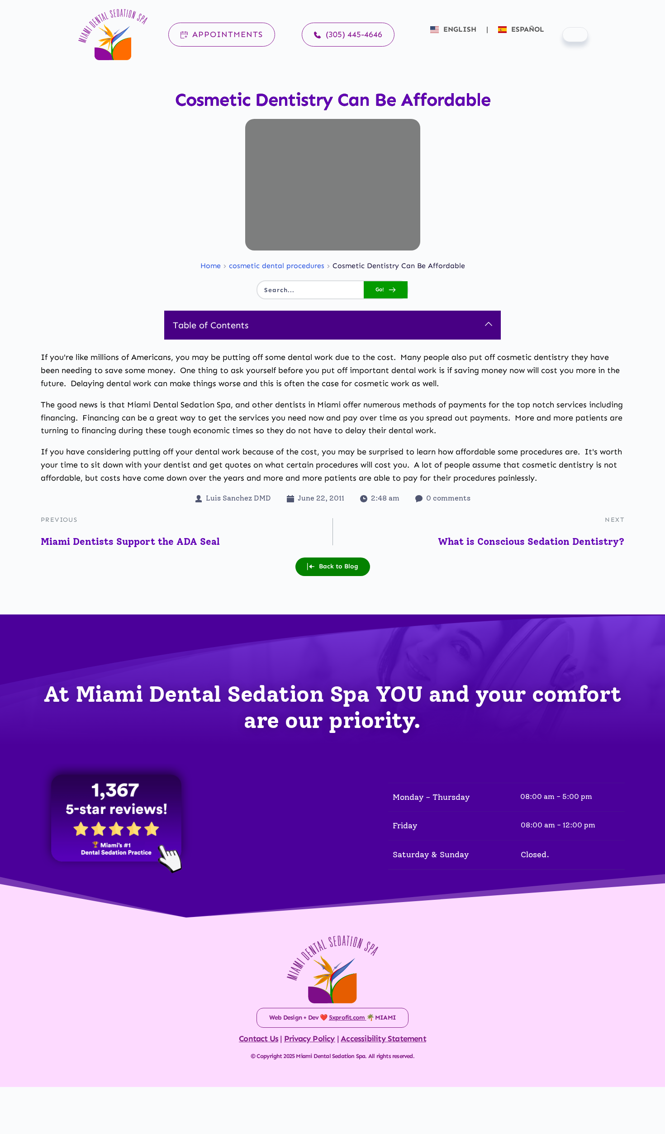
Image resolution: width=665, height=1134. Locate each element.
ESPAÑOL (526, 29)
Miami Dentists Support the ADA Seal (130, 541)
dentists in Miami (308, 405)
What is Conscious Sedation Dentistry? (531, 541)
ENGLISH (460, 29)
